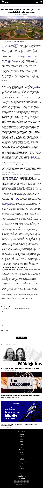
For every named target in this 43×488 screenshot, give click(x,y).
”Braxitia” (34, 65)
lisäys (10, 46)
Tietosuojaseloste (21, 471)
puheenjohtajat (33, 113)
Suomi (21, 441)
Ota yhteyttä (21, 463)
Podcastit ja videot (21, 447)
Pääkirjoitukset (21, 449)
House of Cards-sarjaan (30, 56)
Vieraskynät (21, 468)
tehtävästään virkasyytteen (26, 52)
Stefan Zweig (16, 44)
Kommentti (3, 311)
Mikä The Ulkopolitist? (21, 461)
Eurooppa (21, 439)
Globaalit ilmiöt (21, 444)
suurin (35, 280)
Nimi (2, 325)
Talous (21, 446)
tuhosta (6, 52)
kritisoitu (29, 238)
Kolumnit (21, 452)
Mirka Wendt (18, 14)
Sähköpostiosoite (4, 330)
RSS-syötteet (21, 475)
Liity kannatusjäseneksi (21, 476)
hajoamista (28, 66)
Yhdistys (21, 466)
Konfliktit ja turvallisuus (21, 442)
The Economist (28, 47)
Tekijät (21, 465)
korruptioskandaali (5, 61)
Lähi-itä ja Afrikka (21, 436)
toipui (35, 87)
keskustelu (8, 203)
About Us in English (21, 473)
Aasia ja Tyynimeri (21, 434)
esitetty (16, 199)
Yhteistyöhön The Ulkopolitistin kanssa (21, 470)
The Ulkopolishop (21, 478)
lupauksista (33, 157)
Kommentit (21, 451)
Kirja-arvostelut (21, 454)
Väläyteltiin (11, 178)
